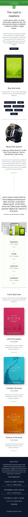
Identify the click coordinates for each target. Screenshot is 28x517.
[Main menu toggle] (14, 7)
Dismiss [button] (16, 3)
